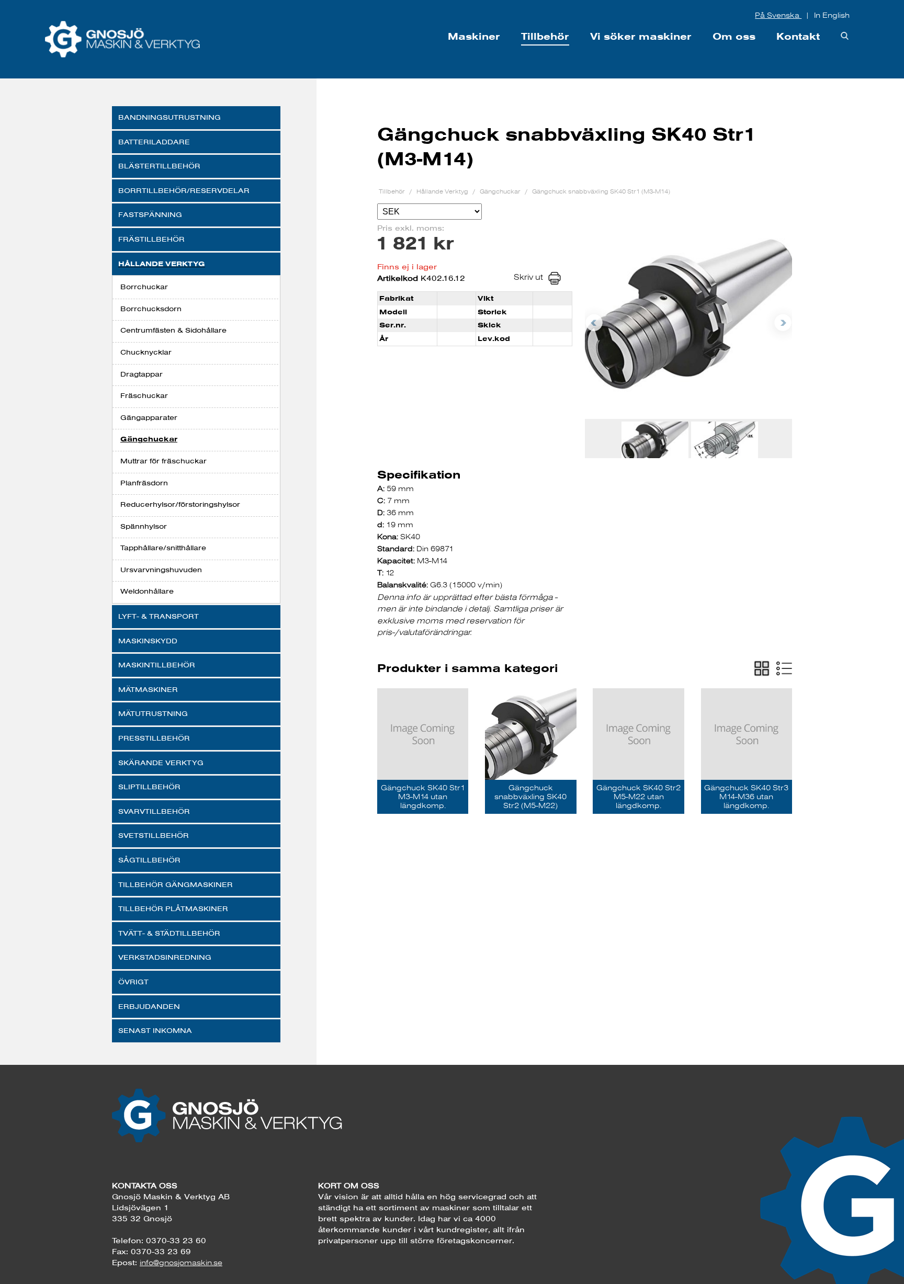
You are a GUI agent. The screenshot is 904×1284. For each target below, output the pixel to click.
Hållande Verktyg (161, 264)
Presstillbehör (154, 738)
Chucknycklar (146, 352)
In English (832, 15)
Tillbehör (545, 36)
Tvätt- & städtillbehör (169, 933)
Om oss (734, 36)
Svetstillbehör (153, 835)
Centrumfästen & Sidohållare (173, 330)
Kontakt (798, 36)
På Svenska (778, 15)
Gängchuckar (148, 439)
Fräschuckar (144, 395)
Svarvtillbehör (154, 811)
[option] (689, 314)
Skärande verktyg (161, 762)
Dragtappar (141, 374)
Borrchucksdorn (151, 308)
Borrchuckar (144, 286)
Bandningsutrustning (169, 117)
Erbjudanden (149, 1006)
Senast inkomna (155, 1030)
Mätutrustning (153, 713)
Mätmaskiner (148, 689)
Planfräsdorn (144, 483)
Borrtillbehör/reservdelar (184, 190)
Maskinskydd (147, 641)
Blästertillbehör (159, 166)
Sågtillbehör (149, 860)
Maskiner (474, 36)
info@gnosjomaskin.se (181, 1262)
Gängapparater (148, 417)
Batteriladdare (154, 142)
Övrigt (133, 982)
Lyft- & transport (158, 616)
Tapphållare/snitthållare (163, 547)
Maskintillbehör (156, 665)
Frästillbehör (151, 239)
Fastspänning (150, 214)
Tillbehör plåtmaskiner (173, 908)
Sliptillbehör (149, 786)
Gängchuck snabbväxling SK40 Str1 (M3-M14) (601, 191)
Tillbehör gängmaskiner (175, 884)
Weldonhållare (147, 591)
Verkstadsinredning (164, 957)
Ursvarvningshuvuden (161, 569)
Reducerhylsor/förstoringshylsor (180, 504)
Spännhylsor (143, 526)
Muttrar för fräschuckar (163, 461)
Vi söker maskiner (641, 36)
